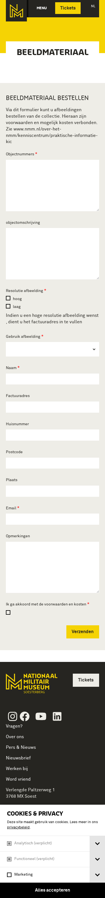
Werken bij (17, 768)
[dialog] (52, 851)
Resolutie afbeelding (25, 291)
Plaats (11, 480)
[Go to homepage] (31, 686)
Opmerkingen (18, 536)
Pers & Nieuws (21, 747)
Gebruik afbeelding (23, 337)
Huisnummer (17, 424)
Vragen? (14, 726)
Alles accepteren (52, 890)
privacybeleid (18, 827)
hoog (17, 299)
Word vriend (18, 779)
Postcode (14, 452)
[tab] (97, 843)
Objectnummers (20, 154)
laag (16, 307)
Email (11, 508)
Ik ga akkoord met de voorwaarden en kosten (46, 604)
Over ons (15, 737)
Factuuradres (18, 396)
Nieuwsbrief (18, 758)
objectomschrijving (23, 223)
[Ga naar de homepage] (16, 11)
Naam (11, 368)
